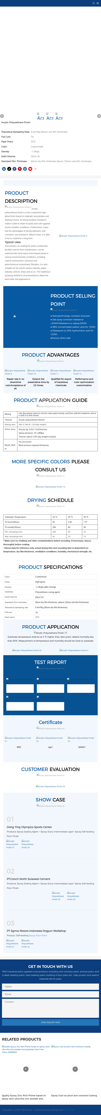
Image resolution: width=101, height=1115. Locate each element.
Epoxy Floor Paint (38, 935)
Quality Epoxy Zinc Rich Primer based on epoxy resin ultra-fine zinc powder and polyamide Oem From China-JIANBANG (24, 1097)
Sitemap (70, 1110)
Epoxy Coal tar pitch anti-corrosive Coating (74, 1095)
